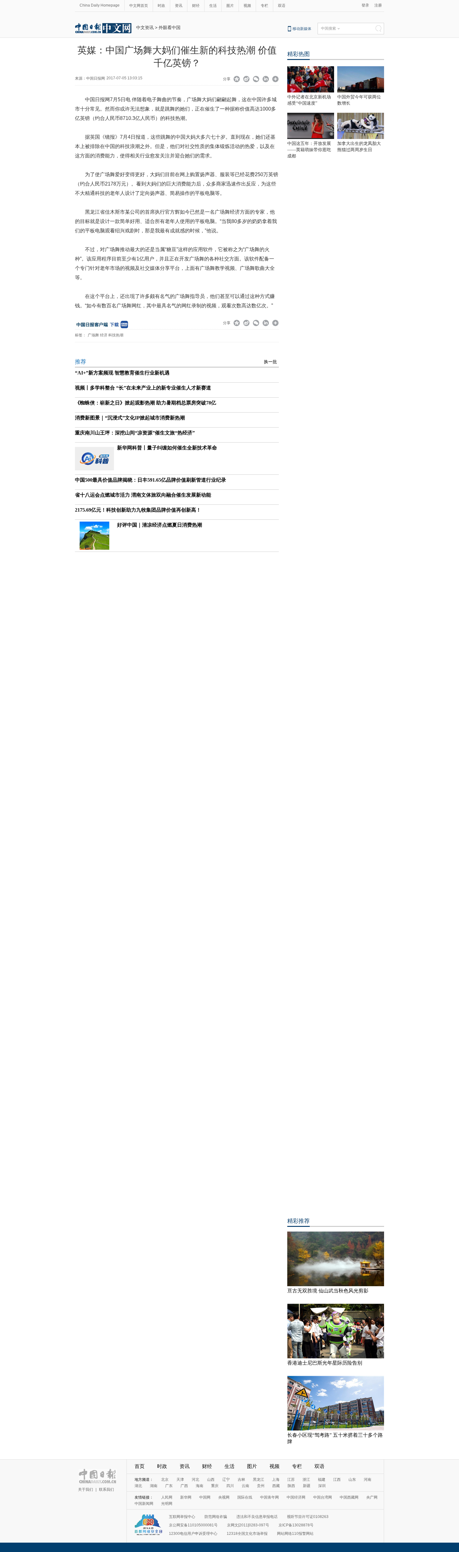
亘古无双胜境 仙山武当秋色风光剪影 (327, 1290)
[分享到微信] (256, 79)
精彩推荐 (298, 1221)
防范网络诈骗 (216, 1517)
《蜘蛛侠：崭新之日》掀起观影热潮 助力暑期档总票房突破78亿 (145, 402)
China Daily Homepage (100, 5)
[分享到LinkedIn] (266, 79)
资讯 (178, 5)
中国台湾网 (322, 1497)
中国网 (204, 1497)
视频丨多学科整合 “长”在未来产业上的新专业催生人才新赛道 (143, 387)
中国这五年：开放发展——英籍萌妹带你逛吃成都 (309, 149)
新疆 (306, 1486)
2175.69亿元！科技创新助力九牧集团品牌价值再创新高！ (138, 510)
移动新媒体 (302, 29)
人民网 (166, 1497)
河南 (367, 1479)
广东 (169, 1486)
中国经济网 (296, 1497)
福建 (321, 1479)
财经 (196, 5)
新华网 (185, 1497)
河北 (195, 1479)
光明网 (166, 1503)
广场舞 (93, 335)
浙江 (306, 1479)
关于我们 (85, 1489)
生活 (213, 5)
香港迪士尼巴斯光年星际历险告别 (324, 1363)
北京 (165, 1479)
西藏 (276, 1486)
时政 (161, 5)
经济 (103, 335)
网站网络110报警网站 (295, 1533)
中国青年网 (269, 1497)
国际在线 (244, 1497)
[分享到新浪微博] (246, 79)
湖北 (138, 1486)
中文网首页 (138, 5)
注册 (378, 5)
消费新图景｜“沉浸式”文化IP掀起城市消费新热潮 (130, 417)
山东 (352, 1479)
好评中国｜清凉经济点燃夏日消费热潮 (159, 525)
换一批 (270, 361)
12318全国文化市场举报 (247, 1533)
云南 (245, 1486)
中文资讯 (145, 27)
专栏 (264, 5)
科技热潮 (115, 335)
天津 (180, 1479)
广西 (184, 1486)
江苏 (291, 1479)
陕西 (291, 1486)
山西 (211, 1479)
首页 (140, 1466)
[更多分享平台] (275, 79)
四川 (230, 1486)
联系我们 (106, 1489)
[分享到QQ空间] (237, 79)
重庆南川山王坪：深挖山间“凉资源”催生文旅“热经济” (135, 432)
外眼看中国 (169, 27)
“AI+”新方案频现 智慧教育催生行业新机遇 (122, 372)
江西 (337, 1479)
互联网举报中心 (182, 1517)
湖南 (153, 1486)
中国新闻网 (144, 1503)
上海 (275, 1479)
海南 (199, 1486)
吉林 (241, 1479)
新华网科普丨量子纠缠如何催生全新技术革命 (167, 447)
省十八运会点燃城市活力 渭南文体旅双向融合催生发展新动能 (143, 495)
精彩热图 (298, 54)
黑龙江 (258, 1479)
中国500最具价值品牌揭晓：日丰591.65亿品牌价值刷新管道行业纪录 (150, 480)
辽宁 (226, 1479)
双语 (281, 5)
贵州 (260, 1486)
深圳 (322, 1486)
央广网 (372, 1497)
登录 (365, 5)
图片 (230, 5)
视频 (247, 5)
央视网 (224, 1497)
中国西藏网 (349, 1497)
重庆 (215, 1486)
